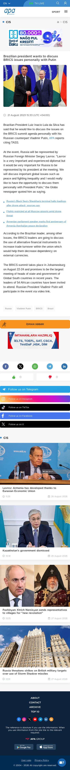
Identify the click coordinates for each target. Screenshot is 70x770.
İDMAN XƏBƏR (35, 324)
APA (51, 138)
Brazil (50, 308)
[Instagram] (24, 719)
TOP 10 (35, 711)
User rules (26, 760)
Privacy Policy (42, 760)
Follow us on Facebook (20, 416)
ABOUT (35, 697)
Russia (8, 308)
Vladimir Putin (24, 308)
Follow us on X (16, 424)
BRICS (39, 308)
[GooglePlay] (24, 747)
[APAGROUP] (35, 739)
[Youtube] (35, 719)
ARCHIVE (35, 707)
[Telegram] (40, 719)
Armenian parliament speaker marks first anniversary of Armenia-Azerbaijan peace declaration (36, 223)
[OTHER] (65, 12)
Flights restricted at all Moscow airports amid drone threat (33, 213)
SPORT (56, 12)
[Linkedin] (46, 719)
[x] (30, 719)
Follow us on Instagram (20, 399)
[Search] (58, 3)
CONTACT (35, 702)
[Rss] (51, 719)
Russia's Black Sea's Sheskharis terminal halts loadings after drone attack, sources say (36, 203)
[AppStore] (46, 747)
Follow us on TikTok (19, 407)
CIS (65, 22)
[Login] (65, 3)
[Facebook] (19, 719)
